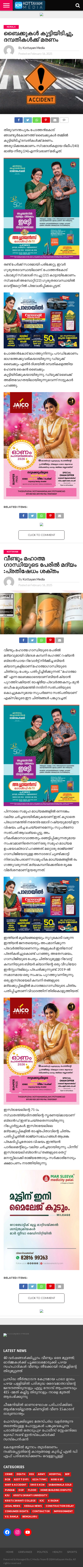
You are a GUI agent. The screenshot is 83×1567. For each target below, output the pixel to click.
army (41, 1474)
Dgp (21, 1490)
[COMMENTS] (64, 119)
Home (9, 1551)
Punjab (9, 1490)
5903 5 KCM (37, 1484)
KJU (7, 1495)
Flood (32, 1490)
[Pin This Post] (46, 119)
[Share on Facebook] (18, 119)
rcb (7, 1479)
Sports (72, 1551)
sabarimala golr (60, 1484)
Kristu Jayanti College (20, 1500)
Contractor (41, 1511)
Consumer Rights (16, 1511)
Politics (42, 1551)
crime (9, 1474)
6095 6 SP (57, 1479)
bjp (67, 1474)
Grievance (25, 1551)
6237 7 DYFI (21, 1479)
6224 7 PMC (39, 1479)
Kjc (42, 1500)
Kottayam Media (34, 48)
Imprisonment (63, 1511)
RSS (31, 1474)
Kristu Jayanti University (30, 1495)
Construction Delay (60, 1506)
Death (21, 1474)
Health (57, 1551)
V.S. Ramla (11, 1516)
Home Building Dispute (55, 1490)
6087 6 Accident (15, 1484)
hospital (55, 1474)
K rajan (53, 1500)
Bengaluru (29, 1516)
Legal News (12, 1506)
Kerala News (33, 1506)
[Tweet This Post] (27, 119)
